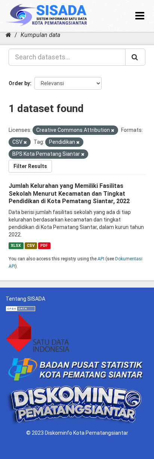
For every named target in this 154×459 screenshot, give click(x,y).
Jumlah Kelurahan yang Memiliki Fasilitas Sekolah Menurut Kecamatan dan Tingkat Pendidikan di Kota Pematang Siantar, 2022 (69, 193)
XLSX (16, 245)
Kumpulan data (40, 34)
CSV (31, 245)
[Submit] (135, 57)
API (101, 258)
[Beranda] (8, 34)
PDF (44, 245)
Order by (19, 83)
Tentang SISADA (25, 299)
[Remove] (112, 130)
